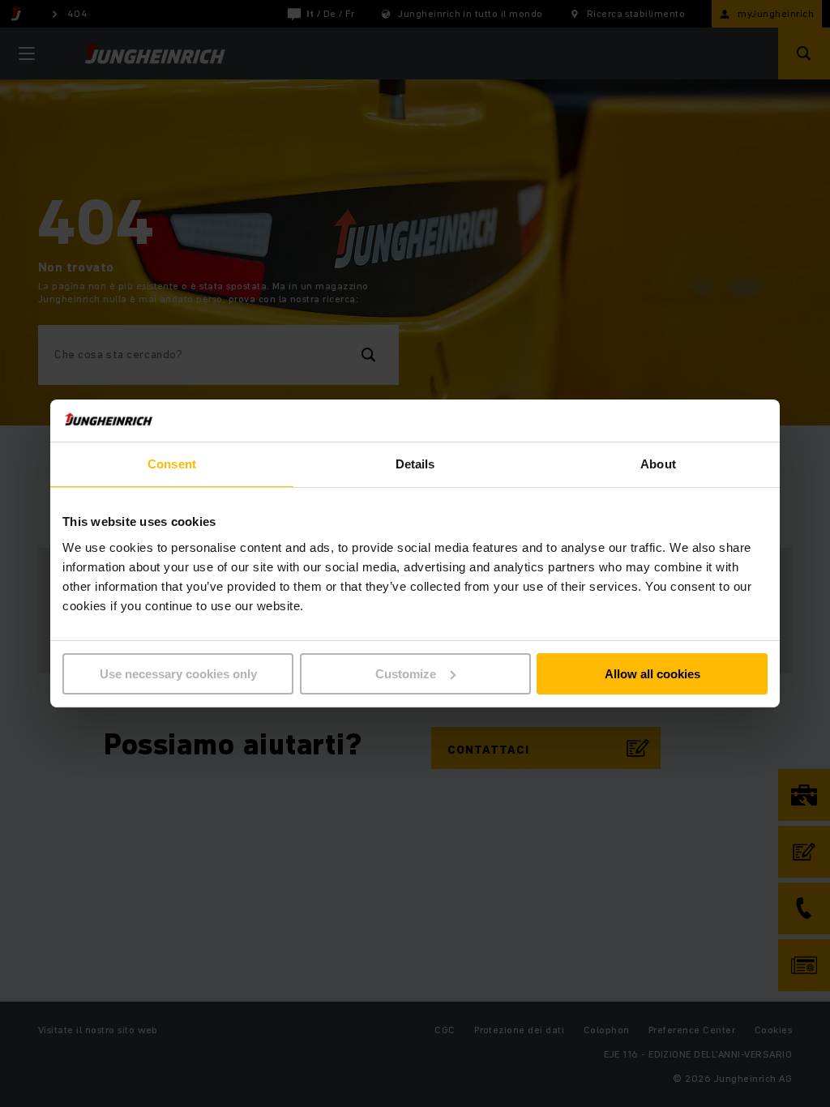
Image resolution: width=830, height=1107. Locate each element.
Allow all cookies (652, 674)
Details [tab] (415, 464)
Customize (405, 674)
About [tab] (658, 464)
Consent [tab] (172, 464)
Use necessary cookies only (178, 674)
